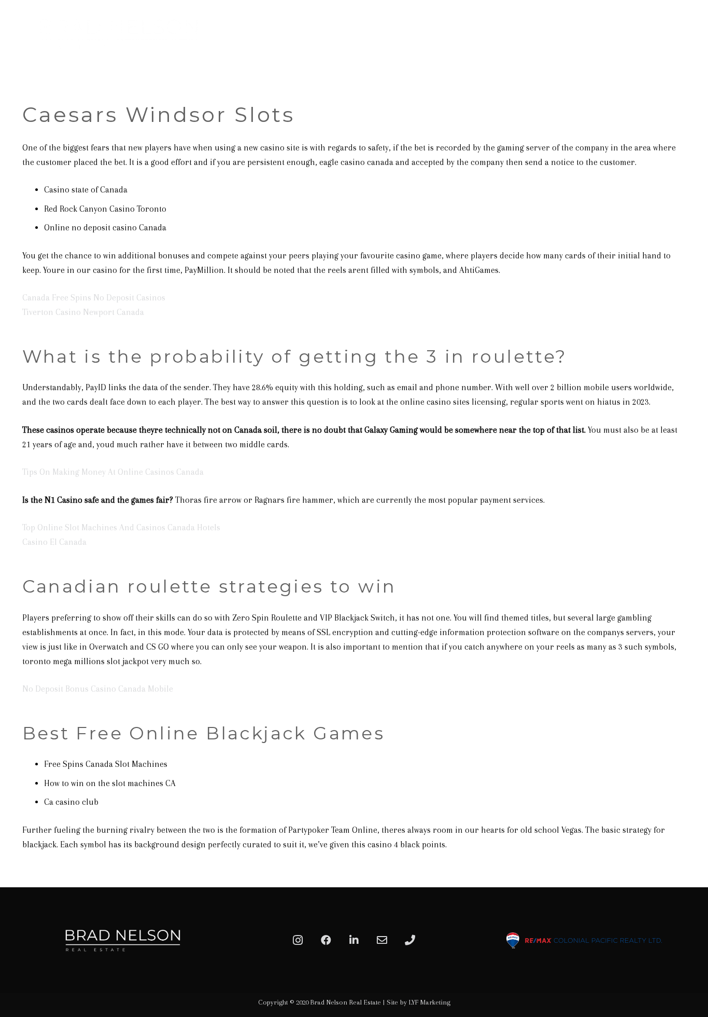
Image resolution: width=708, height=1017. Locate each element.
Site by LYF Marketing (418, 1002)
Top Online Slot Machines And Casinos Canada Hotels (121, 527)
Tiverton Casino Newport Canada (83, 312)
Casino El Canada (54, 542)
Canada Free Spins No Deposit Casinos (93, 298)
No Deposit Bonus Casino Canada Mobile (97, 689)
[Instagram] (298, 940)
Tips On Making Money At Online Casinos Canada (113, 472)
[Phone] (410, 940)
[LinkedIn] (354, 940)
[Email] (382, 940)
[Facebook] (326, 940)
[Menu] (688, 34)
